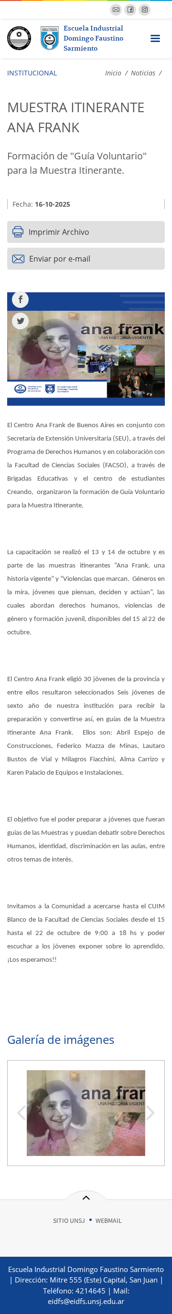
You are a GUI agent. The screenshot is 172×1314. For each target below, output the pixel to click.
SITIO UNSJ (69, 1220)
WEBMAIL (109, 1220)
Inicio (113, 72)
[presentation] (21, 1114)
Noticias (143, 72)
